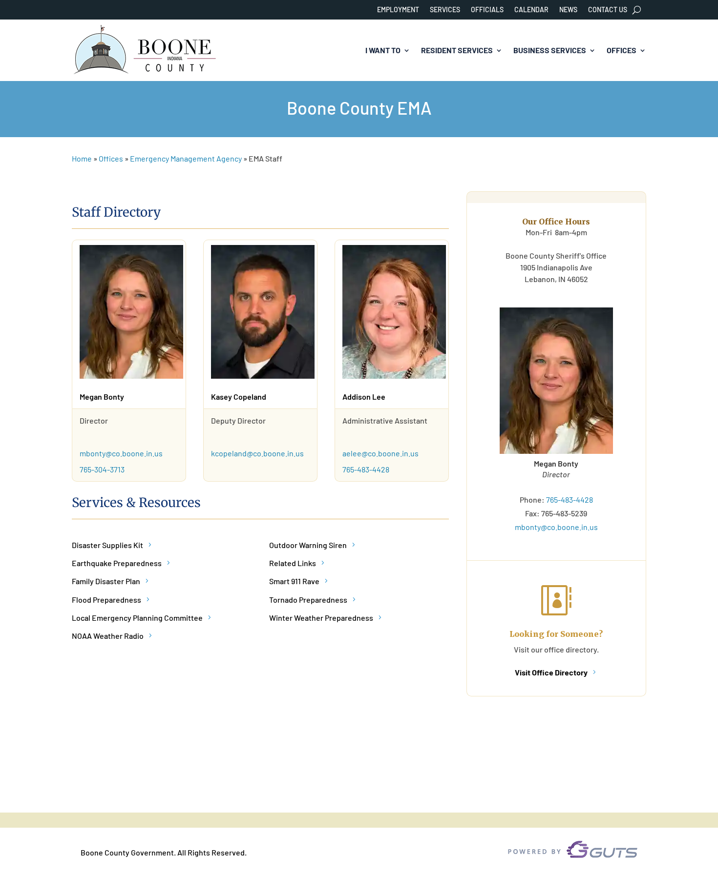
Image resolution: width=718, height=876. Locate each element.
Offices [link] (621, 50)
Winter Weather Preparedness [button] (321, 617)
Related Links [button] (292, 563)
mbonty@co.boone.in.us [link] (121, 453)
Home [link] (82, 158)
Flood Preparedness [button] (106, 599)
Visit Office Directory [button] (551, 672)
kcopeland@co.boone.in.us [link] (257, 453)
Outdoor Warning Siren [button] (308, 545)
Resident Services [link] (457, 50)
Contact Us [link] (607, 10)
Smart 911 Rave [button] (294, 581)
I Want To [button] (383, 50)
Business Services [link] (549, 50)
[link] (145, 50)
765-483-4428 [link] (366, 469)
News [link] (568, 10)
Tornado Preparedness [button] (308, 599)
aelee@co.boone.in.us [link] (380, 453)
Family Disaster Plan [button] (106, 581)
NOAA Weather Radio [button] (108, 635)
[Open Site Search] (637, 9)
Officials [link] (487, 10)
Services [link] (445, 10)
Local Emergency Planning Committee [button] (137, 617)
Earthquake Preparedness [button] (117, 563)
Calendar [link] (531, 10)
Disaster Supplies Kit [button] (107, 545)
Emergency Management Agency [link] (186, 158)
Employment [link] (398, 10)
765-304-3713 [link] (103, 469)
